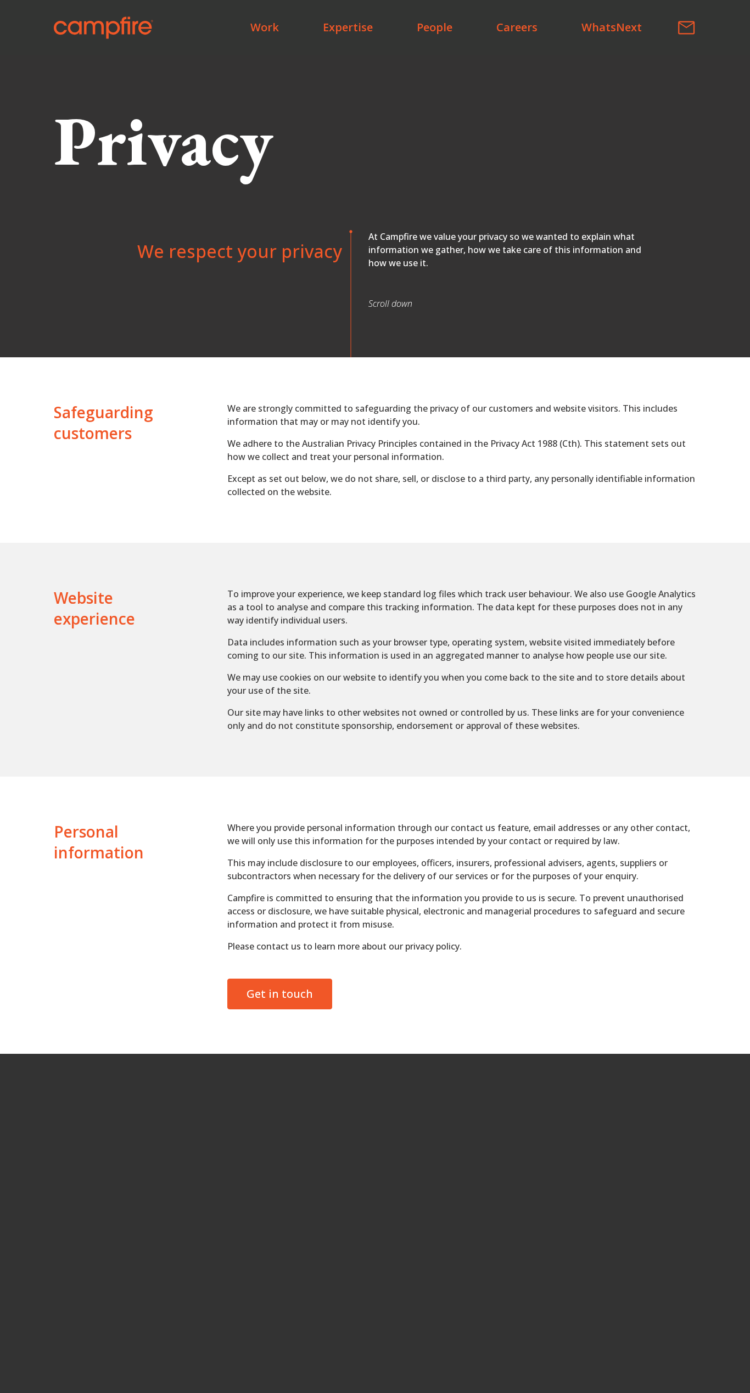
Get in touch (280, 993)
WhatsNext (611, 27)
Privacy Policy (375, 1340)
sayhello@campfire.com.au (388, 1149)
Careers (517, 27)
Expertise (348, 27)
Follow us (349, 1200)
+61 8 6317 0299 (361, 1178)
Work (264, 27)
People (434, 27)
